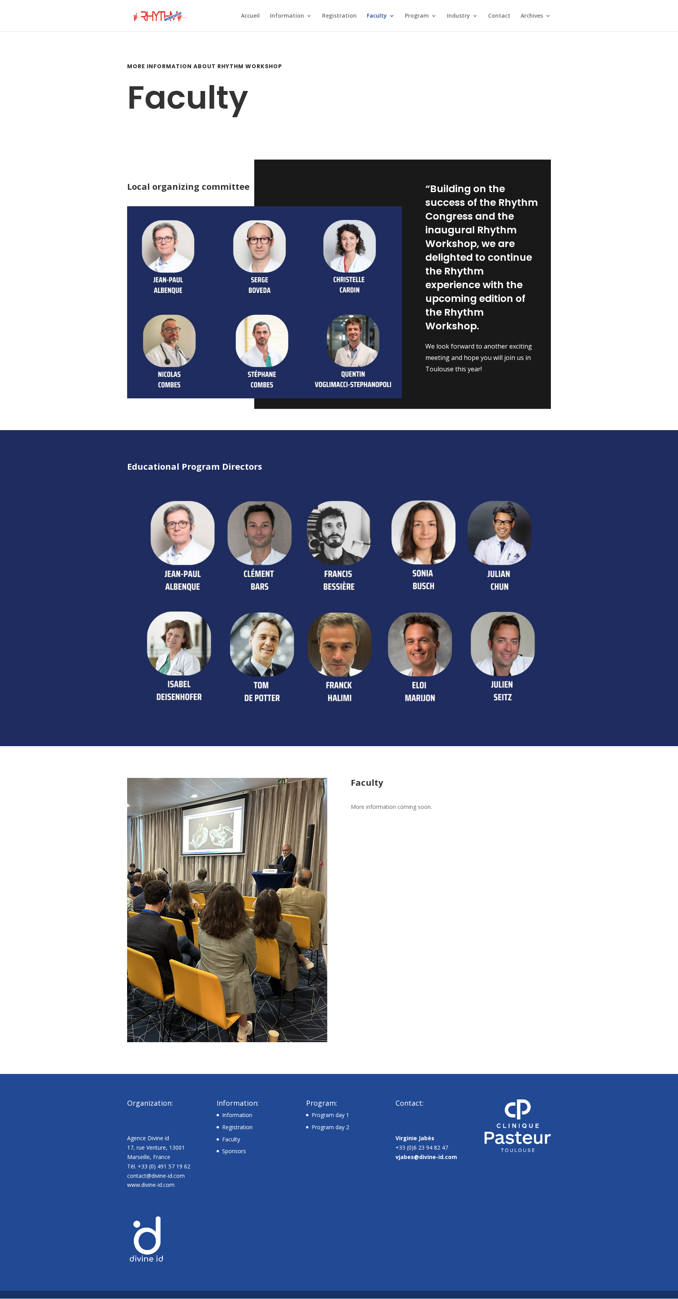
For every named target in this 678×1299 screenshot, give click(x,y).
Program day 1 (330, 1115)
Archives (532, 16)
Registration (339, 16)
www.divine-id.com (151, 1184)
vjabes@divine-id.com (426, 1157)
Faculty (377, 16)
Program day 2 (330, 1127)
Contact (499, 16)
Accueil (250, 16)
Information (287, 16)
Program (417, 16)
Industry (458, 16)
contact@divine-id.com (156, 1175)
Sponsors (234, 1151)
